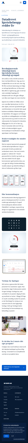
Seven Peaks (5, 10)
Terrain (5, 397)
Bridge (5, 402)
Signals (5, 405)
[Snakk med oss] (24, 2)
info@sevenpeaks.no (19, 412)
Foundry (5, 399)
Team (5, 415)
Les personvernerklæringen (19, 439)
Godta (6, 436)
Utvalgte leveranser (17, 10)
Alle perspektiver (18, 399)
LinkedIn (17, 415)
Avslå (12, 436)
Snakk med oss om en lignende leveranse (11, 368)
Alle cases (17, 397)
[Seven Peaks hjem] (7, 2)
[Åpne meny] (20, 2)
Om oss (5, 412)
